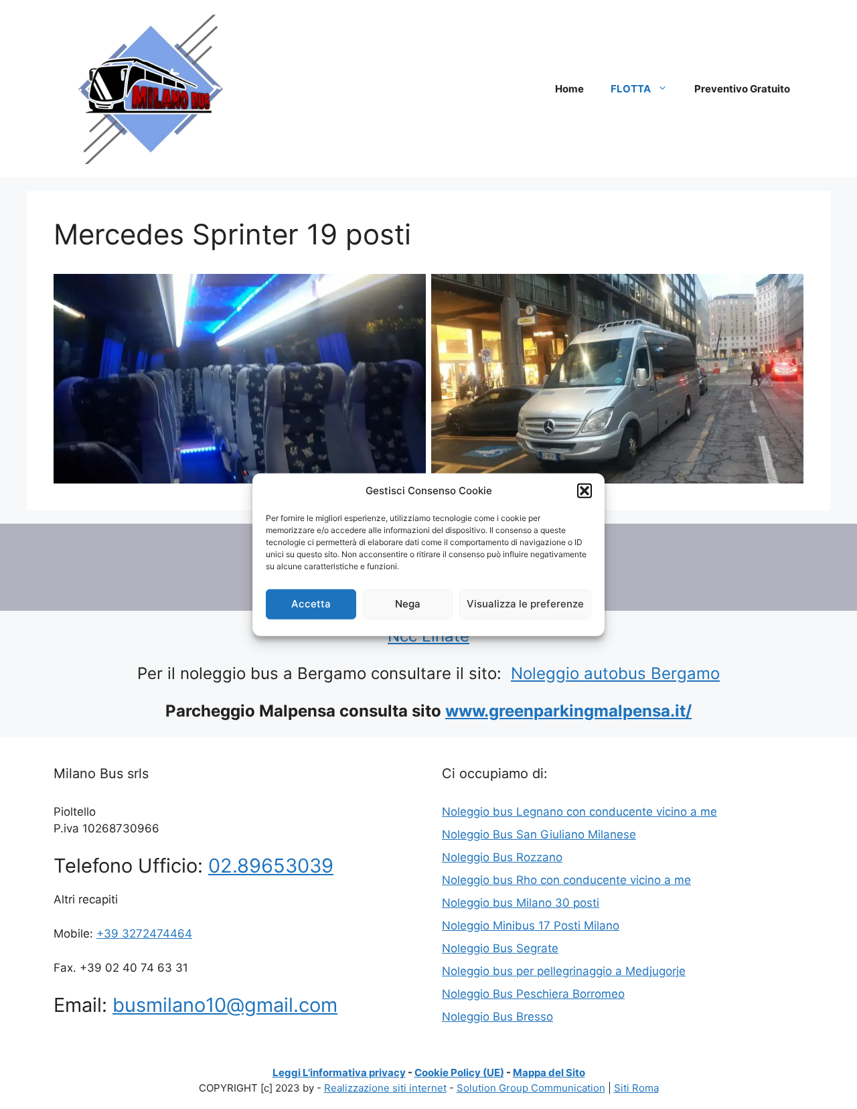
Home (569, 88)
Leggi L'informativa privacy (339, 1072)
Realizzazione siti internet (385, 1088)
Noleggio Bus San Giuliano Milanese (539, 834)
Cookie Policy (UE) (459, 1072)
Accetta (311, 603)
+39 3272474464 (144, 933)
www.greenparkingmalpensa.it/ (568, 711)
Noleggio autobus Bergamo (615, 673)
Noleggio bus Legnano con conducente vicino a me (579, 811)
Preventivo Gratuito (742, 88)
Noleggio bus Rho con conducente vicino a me (566, 880)
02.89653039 (270, 865)
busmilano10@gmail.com (224, 1005)
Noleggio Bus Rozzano (502, 857)
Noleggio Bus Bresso (497, 1016)
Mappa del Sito (549, 1072)
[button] (584, 491)
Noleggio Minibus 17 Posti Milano (530, 925)
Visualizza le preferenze (525, 603)
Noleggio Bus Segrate (500, 948)
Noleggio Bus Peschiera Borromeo (533, 994)
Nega (407, 603)
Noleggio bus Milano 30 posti (520, 902)
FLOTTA (631, 88)
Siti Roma (636, 1088)
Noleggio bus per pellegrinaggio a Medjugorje (564, 971)
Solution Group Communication (531, 1088)
